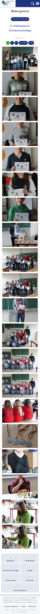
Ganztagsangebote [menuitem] (20, 590)
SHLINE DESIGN (23, 611)
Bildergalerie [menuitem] (10, 560)
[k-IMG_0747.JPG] (20, 271)
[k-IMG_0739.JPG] (20, 372)
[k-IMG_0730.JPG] (20, 523)
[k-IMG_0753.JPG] (20, 170)
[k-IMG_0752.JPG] (20, 196)
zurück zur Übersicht (20, 19)
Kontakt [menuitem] (23, 606)
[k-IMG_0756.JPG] (20, 95)
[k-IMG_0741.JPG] (20, 347)
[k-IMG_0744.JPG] (20, 321)
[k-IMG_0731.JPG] (20, 498)
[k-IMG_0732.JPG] (20, 472)
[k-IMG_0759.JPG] (20, 70)
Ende (31, 42)
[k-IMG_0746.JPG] (20, 296)
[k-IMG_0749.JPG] (20, 246)
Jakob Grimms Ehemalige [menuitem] (10, 570)
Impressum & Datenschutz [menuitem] (11, 606)
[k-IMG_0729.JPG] (20, 548)
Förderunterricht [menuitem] (10, 580)
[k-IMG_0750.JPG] (20, 221)
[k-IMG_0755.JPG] (20, 120)
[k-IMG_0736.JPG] (20, 422)
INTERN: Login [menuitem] (32, 606)
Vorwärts (23, 42)
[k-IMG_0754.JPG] (20, 145)
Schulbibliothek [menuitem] (29, 560)
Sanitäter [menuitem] (29, 570)
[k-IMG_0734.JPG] (20, 447)
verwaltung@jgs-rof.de (29, 602)
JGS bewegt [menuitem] (29, 580)
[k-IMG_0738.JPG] (20, 397)
